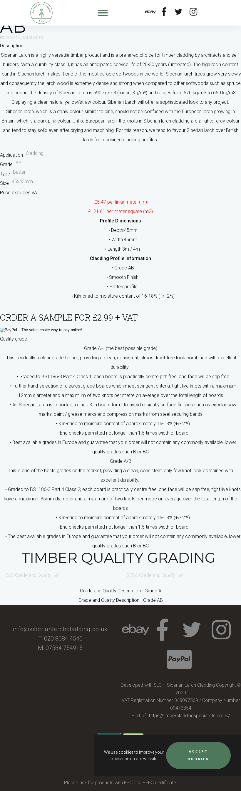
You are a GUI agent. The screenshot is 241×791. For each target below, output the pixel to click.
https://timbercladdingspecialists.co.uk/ (189, 715)
